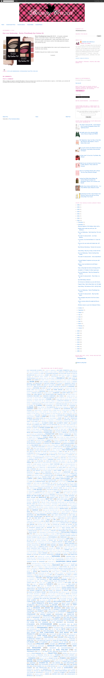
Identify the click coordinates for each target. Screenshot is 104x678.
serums (30, 661)
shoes (75, 661)
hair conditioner (47, 632)
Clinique (30, 407)
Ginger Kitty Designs (35, 437)
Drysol (44, 419)
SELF (51, 551)
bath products (38, 603)
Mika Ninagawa (64, 503)
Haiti (28, 445)
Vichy (66, 590)
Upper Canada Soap (68, 587)
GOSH (45, 435)
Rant (72, 540)
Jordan (29, 464)
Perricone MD (32, 530)
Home (3, 24)
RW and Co (30, 540)
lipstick (62, 644)
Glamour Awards (53, 438)
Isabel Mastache (58, 453)
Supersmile (69, 573)
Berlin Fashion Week (40, 386)
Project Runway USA (33, 537)
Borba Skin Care (70, 389)
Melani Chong (45, 502)
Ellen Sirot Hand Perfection (67, 424)
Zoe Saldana (62, 600)
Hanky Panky (55, 445)
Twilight (39, 587)
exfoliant (67, 619)
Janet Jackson (45, 456)
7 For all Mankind (50, 370)
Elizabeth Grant (62, 423)
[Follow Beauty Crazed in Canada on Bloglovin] (80, 91)
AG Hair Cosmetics (63, 370)
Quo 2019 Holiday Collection (84, 279)
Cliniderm (72, 405)
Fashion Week (48, 431)
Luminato (37, 492)
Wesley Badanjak (61, 595)
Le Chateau (42, 484)
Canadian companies (49, 396)
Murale (35, 510)
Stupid (64, 571)
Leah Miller (50, 484)
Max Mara (59, 500)
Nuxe (48, 519)
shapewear (57, 661)
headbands (39, 637)
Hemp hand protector (39, 448)
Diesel (38, 416)
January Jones (55, 456)
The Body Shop (52, 577)
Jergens (50, 459)
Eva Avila (62, 427)
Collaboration (51, 407)
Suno (56, 573)
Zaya (55, 600)
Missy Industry (73, 505)
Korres (74, 475)
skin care (30, 664)
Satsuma (35, 554)
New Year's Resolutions (59, 514)
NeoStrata (30, 515)
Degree (44, 415)
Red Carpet (68, 541)
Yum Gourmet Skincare (66, 598)
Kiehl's (37, 473)
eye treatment (57, 622)
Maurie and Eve (41, 500)
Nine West (37, 518)
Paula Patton (56, 529)
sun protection (41, 667)
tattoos (36, 670)
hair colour (31, 632)
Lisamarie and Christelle (88, 41)
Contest (30, 408)
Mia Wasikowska (71, 502)
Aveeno (74, 379)
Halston (43, 445)
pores (56, 656)
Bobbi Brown (58, 389)
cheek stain (51, 611)
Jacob (70, 454)
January (80, 328)
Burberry (56, 392)
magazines (41, 645)
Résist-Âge (41, 551)
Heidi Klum (57, 446)
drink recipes (46, 617)
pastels (65, 653)
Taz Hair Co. (66, 576)
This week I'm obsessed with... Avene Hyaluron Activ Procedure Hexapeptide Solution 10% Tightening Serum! (90, 126)
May (79, 319)
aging (49, 601)
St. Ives (33, 569)
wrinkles (30, 675)
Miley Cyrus (35, 505)
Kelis (37, 472)
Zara (49, 600)
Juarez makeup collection (40, 464)
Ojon (42, 521)
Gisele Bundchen (70, 437)
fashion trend (51, 625)
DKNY (65, 411)
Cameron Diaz (61, 394)
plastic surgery (69, 655)
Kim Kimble (57, 473)
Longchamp (31, 491)
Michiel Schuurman (53, 503)
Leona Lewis (73, 484)
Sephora (56, 556)
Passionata (39, 529)
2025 (78, 207)
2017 (78, 333)
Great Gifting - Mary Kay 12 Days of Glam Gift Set (89, 250)
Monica (67, 507)
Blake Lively (31, 389)
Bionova (29, 388)
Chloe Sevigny (68, 402)
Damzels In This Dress (33, 413)
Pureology (63, 537)
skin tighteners (43, 664)
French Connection (65, 434)
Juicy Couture (55, 464)
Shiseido (42, 561)
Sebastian (74, 554)
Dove (59, 418)
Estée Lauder (45, 427)
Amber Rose (61, 375)
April (79, 321)
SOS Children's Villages (69, 551)
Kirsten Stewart (38, 475)
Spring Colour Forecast (66, 568)
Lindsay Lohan (65, 486)
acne (70, 600)
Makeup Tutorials (50, 495)
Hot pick (38, 451)
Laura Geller (67, 483)
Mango (61, 495)
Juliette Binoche (52, 465)
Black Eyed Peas (70, 388)
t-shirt (53, 669)
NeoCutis (73, 513)
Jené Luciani (43, 459)
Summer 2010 (31, 573)
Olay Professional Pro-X (60, 521)
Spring (41, 568)
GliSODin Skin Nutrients (65, 438)
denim (28, 617)
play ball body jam (32, 656)
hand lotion (56, 635)
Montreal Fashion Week (35, 508)
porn (62, 656)
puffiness (40, 659)
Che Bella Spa (35, 402)
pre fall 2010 (43, 658)
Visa (68, 592)
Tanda (69, 574)
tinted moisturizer (61, 670)
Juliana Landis (31, 465)
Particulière (30, 529)
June (79, 316)
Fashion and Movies (61, 430)
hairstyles (30, 635)
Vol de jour (51, 593)
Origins (32, 524)
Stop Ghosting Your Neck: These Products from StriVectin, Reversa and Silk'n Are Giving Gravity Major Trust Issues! (90, 195)
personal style (42, 655)
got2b (72, 629)
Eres (74, 426)
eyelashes (70, 622)
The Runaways (30, 579)
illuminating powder (34, 638)
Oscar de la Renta (59, 524)
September (80, 310)
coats (42, 612)
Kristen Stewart (47, 476)
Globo (75, 438)
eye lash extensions (57, 620)
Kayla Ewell (68, 470)
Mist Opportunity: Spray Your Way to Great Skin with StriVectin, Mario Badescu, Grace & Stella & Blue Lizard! (90, 141)
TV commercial (59, 574)
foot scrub (30, 627)
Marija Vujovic (65, 497)
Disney (66, 416)
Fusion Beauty (36, 435)
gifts (63, 629)
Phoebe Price (73, 530)
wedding (29, 674)
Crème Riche (56, 410)
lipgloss (39, 644)
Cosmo (39, 408)
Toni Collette (58, 582)
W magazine (60, 593)
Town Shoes (71, 584)
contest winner (45, 614)
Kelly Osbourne (46, 472)
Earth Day (67, 419)
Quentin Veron (60, 538)
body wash (54, 606)
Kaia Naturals (52, 467)
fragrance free (58, 627)
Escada (29, 427)
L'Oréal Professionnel (62, 478)
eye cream (42, 620)
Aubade (36, 379)
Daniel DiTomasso (46, 413)
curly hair (59, 615)
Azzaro (52, 381)
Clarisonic (49, 405)
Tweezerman (70, 585)
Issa (34, 454)
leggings (72, 640)
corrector (70, 614)
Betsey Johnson (54, 386)
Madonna (52, 494)
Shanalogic (61, 558)
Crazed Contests (21, 24)
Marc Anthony (69, 495)
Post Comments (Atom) (14, 119)
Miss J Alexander (45, 505)
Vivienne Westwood (34, 593)
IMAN (60, 451)
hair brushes (61, 630)
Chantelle (67, 399)
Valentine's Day (43, 589)
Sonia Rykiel (63, 566)
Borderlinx (30, 391)
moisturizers (33, 650)
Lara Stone (36, 483)
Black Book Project (58, 388)
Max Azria (51, 500)
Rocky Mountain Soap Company (36, 548)
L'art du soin (35, 480)
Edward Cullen (53, 421)
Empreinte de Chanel (48, 426)
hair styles (62, 634)
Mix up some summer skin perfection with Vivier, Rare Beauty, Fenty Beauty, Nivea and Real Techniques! (90, 149)
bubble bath (70, 608)
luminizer (32, 645)
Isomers (29, 454)
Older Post (68, 116)
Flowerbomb (39, 434)
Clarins (39, 405)
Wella (43, 595)
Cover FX (57, 408)
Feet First (58, 432)
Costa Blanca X (48, 408)
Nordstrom (61, 518)
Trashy (42, 585)
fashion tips (40, 625)
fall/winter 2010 (64, 624)
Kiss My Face (49, 475)
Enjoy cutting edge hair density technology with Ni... (89, 267)
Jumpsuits (72, 465)
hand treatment (70, 635)
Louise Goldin (67, 491)
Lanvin (29, 483)
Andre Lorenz (65, 376)
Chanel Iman (59, 399)
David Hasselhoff (67, 413)
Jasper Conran (72, 456)
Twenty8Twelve (31, 587)
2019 (78, 220)
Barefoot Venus (70, 383)
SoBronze (66, 565)
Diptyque (59, 416)
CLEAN (29, 394)
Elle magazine (52, 424)
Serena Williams (31, 558)
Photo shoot (33, 532)
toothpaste (39, 672)
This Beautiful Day (81, 358)
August (80, 312)
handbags (30, 637)
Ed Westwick (43, 421)
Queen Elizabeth (41, 538)
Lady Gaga (51, 481)
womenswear (71, 674)
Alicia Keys (40, 375)
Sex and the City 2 (51, 558)
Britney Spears (37, 392)
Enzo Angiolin (67, 426)
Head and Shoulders (38, 446)
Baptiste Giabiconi (50, 383)
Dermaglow (71, 415)
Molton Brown (59, 507)
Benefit (58, 384)
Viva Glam (74, 592)
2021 (78, 216)
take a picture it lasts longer (66, 669)
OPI (54, 519)
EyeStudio (45, 429)
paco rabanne (36, 653)
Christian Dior (36, 403)
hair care (71, 631)
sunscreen (68, 667)
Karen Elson (71, 467)
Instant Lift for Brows (42, 453)
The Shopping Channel (58, 579)
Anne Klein (72, 378)
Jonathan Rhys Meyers (59, 462)
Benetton (29, 386)
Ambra (68, 375)
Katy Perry (57, 470)
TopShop (41, 584)
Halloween (34, 445)
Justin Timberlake (40, 467)
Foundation (49, 434)
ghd (57, 629)
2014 (78, 339)
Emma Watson (36, 426)
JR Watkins (52, 454)
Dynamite (59, 419)
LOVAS (61, 480)
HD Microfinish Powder (34, 443)
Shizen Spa (51, 561)
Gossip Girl (63, 440)
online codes (63, 651)
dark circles (70, 615)
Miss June (54, 505)
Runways (75, 549)
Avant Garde (67, 379)
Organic (74, 522)
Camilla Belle (71, 394)
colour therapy (60, 612)
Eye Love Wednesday (13, 71)
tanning (29, 670)
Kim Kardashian (47, 473)
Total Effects (61, 584)
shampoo (46, 661)
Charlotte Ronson (63, 400)
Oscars (70, 524)
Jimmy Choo (30, 461)
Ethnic (56, 427)
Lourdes (75, 491)
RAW (75, 538)
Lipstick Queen (57, 487)
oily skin (53, 651)
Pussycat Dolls (31, 538)
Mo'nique (41, 507)
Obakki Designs (65, 519)
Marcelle (42, 497)
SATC (47, 551)
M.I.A (53, 492)
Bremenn (70, 391)
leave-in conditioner (60, 640)
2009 (78, 351)
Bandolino (39, 383)
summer (29, 667)
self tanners (70, 659)
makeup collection (57, 646)
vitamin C (63, 672)
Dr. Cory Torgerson (71, 418)
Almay (47, 375)
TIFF (50, 574)
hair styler (52, 634)
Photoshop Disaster (53, 532)
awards (68, 601)
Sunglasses (41, 573)
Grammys (72, 440)
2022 (78, 213)
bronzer (36, 608)
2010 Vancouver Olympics (35, 370)
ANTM (74, 370)
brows (47, 608)
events (56, 619)
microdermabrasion (67, 647)
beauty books (53, 603)
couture (38, 615)
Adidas (61, 371)
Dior (44, 416)
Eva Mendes (70, 427)
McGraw (29, 502)
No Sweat (52, 518)
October (80, 308)
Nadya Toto (48, 511)
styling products (69, 666)
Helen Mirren (67, 446)
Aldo (42, 373)
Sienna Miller (45, 563)
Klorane (59, 475)
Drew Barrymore (34, 419)
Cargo (61, 396)
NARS (28, 511)
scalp (53, 659)
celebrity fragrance (60, 609)
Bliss (48, 389)
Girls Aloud (60, 437)
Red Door (34, 543)
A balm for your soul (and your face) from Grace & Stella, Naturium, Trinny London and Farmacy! (90, 165)
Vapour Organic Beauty (69, 589)
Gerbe (75, 435)
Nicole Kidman (57, 516)
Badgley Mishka (66, 381)
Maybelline (68, 500)
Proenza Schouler (54, 535)
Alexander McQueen (52, 373)
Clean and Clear (61, 405)
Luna (43, 492)
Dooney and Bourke (51, 418)
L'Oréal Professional (44, 478)
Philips (53, 530)
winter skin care (58, 674)
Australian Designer (56, 379)
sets (38, 661)
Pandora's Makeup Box (36, 527)
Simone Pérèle (62, 563)
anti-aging (58, 601)
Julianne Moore (41, 465)
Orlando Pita (41, 524)
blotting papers (44, 604)
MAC (57, 492)
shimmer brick (66, 661)
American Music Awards (41, 376)
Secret (32, 556)
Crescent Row (47, 410)
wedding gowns (38, 674)
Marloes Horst (31, 499)
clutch (37, 612)
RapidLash (30, 541)
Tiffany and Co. (31, 582)
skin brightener (69, 663)
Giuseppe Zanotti (31, 438)
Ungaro (58, 587)
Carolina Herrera (49, 397)
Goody (49, 440)
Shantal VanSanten (70, 558)
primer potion (53, 658)
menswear (53, 647)
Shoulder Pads (36, 563)
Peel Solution (66, 529)
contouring (59, 614)
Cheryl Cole (59, 402)
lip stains (65, 642)
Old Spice (30, 522)
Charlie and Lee (38, 400)
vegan (56, 672)
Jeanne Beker (39, 457)
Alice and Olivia (65, 373)
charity (41, 611)
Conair (72, 407)
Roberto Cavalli (44, 546)
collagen (50, 612)
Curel (73, 410)
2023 (78, 211)
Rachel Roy (52, 540)
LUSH (67, 480)
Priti (45, 535)
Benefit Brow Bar (70, 384)
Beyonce (63, 386)
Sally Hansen (42, 553)
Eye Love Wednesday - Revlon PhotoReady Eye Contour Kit (23, 33)
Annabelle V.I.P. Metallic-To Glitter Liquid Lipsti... (89, 270)
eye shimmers (43, 622)
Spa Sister (72, 566)
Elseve (29, 426)
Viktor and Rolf (54, 592)
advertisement (40, 601)
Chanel (49, 399)
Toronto (49, 584)
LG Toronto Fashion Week (49, 480)
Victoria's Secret (40, 592)
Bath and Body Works (34, 384)
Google (56, 440)
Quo (67, 538)
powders (32, 658)
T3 (46, 574)
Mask (71, 499)
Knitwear (67, 475)
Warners (36, 595)
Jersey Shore (72, 459)
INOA (66, 451)
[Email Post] (4, 69)
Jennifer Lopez (32, 459)
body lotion (41, 606)
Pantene (49, 527)
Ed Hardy (35, 421)
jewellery (30, 640)
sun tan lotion (56, 667)
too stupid (30, 672)
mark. (75, 646)
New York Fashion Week (35, 516)
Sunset (62, 573)
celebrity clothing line (43, 609)
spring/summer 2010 (38, 666)
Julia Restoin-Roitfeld (69, 464)
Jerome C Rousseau (61, 459)
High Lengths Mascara (43, 449)
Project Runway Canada (68, 535)
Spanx (28, 568)
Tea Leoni (74, 576)
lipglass (30, 644)
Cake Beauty (38, 394)
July (79, 314)
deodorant (36, 617)
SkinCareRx (30, 565)
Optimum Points (65, 522)
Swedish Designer (39, 574)
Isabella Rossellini (70, 453)
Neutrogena (42, 515)
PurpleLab (73, 537)
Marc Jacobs (31, 497)
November (80, 224)
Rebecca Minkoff (57, 541)
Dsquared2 (51, 419)
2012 (78, 344)
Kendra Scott (57, 472)
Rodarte (51, 548)
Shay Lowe (51, 559)
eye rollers (70, 620)
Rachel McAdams (41, 540)
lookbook (74, 643)
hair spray (42, 634)
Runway (67, 549)
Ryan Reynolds (32, 551)
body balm (65, 604)
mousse (49, 649)
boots (65, 606)
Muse (44, 510)
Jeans (56, 457)
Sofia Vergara (38, 566)
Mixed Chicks (32, 507)
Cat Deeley (70, 397)
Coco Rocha (41, 407)
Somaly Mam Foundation (50, 566)
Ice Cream (72, 451)
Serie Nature (40, 558)
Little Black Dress (52, 489)
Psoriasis (44, 537)
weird (47, 674)
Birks (44, 388)
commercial (70, 612)
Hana (49, 445)
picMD (51, 655)
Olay (47, 521)
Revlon (35, 71)
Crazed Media (30, 24)
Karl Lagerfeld (31, 468)
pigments (58, 655)
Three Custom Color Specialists (54, 581)
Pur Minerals (52, 537)
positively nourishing (71, 656)
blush (54, 604)
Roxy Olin (60, 549)
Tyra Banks (47, 587)
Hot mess (30, 451)
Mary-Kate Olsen (62, 499)
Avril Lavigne (44, 381)
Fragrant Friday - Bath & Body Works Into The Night (89, 284)
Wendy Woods (51, 595)
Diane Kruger (30, 416)
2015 (78, 337)
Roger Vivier (67, 548)
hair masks (64, 632)
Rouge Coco (52, 549)
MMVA (68, 492)
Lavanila (35, 484)
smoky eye (53, 664)
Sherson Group (32, 561)
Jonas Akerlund (47, 462)
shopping (33, 663)
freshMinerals (33, 629)
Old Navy (72, 521)
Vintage (63, 592)
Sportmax (34, 568)
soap (61, 664)
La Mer (30, 481)
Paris (57, 527)
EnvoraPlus (59, 426)
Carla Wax (29, 397)
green (38, 631)
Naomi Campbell (66, 511)
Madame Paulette (43, 494)
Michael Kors (31, 503)
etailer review (46, 619)
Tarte (37, 576)
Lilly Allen (56, 486)
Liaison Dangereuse (46, 486)
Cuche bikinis (65, 410)
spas (68, 664)
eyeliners (31, 624)
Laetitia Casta (61, 481)
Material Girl (30, 500)
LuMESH (30, 492)
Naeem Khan (56, 511)
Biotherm (36, 388)
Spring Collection (51, 568)
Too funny (67, 582)
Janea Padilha (36, 456)
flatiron (61, 625)
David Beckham (57, 413)
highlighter (48, 637)
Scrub (57, 554)
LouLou (49, 491)
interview (72, 638)
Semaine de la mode (43, 556)
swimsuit (38, 669)
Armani (29, 379)
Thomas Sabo (37, 581)
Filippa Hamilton (73, 432)
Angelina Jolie (42, 378)
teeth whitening (46, 670)
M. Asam (48, 492)
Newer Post (5, 116)
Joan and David (51, 461)
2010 (78, 348)
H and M (72, 442)
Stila (35, 571)
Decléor (37, 415)
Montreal (74, 507)
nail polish (62, 650)
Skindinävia (38, 565)
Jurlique (29, 467)
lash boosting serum (43, 640)
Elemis (60, 421)
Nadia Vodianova (37, 511)
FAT (51, 429)
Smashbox (56, 565)
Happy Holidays (66, 445)
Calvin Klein (50, 394)
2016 (78, 335)
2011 (78, 346)
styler (59, 666)
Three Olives (71, 581)
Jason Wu (63, 456)
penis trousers (31, 655)
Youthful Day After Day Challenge (45, 598)
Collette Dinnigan (63, 407)
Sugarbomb (72, 571)
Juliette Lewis (64, 465)
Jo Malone (40, 461)
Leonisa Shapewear (34, 486)
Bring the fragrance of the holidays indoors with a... (89, 226)
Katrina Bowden (47, 470)
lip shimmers (55, 642)
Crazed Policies (38, 24)
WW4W (67, 593)
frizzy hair (44, 629)
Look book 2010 (40, 491)
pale (45, 653)
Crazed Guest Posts (10, 24)
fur (52, 629)
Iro (51, 453)
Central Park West (39, 399)
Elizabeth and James (39, 424)
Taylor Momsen (46, 576)
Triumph (49, 585)
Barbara (60, 383)
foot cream (71, 625)
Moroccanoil (64, 508)
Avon (31, 381)
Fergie (64, 432)
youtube (38, 675)
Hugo (44, 451)
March (79, 323)
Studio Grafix (56, 571)
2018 (78, 331)
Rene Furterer (70, 543)
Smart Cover (46, 565)
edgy (30, 619)
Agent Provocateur (71, 371)
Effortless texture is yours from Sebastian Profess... (89, 305)
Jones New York (71, 462)
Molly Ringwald (49, 507)
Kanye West (62, 467)
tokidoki (72, 670)
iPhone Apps (71, 637)
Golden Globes (40, 440)
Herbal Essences (71, 448)
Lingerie (74, 486)
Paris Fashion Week (68, 527)
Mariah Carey (54, 497)
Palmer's (74, 525)
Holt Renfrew (67, 450)
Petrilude (46, 530)
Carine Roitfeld (71, 396)
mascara (36, 648)
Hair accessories (69, 443)
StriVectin (44, 571)
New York (72, 514)
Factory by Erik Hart (60, 429)
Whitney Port (71, 595)
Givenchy (41, 438)
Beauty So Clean (49, 384)
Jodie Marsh (61, 461)
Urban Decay (31, 589)
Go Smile (31, 440)
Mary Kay (49, 499)
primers (63, 658)
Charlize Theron (50, 400)
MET (64, 492)
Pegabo (75, 529)
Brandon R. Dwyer (61, 391)
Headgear (49, 446)
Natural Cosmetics (53, 513)
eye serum (30, 622)
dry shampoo (56, 617)
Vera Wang (49, 590)
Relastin (60, 543)
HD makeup (46, 443)
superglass (30, 669)
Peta (41, 530)
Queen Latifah (51, 538)
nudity (39, 651)
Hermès (31, 449)
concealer (31, 614)
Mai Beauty (72, 494)
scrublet (60, 659)
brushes (57, 608)
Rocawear (60, 546)
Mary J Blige (40, 499)
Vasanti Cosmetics (36, 590)
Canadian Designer (33, 396)
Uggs (53, 587)
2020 (78, 218)
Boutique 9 (51, 391)
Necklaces (64, 513)
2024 (78, 209)
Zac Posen (43, 600)
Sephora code (70, 556)
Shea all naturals (71, 559)
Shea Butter (60, 559)
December (80, 222)
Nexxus (48, 516)
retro (48, 659)
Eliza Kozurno (36, 423)
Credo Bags (38, 410)
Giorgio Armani (48, 437)
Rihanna (53, 545)
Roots (45, 549)
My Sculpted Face (53, 510)
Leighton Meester (62, 484)
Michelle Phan (41, 503)
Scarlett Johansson (47, 554)
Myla (61, 510)
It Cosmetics (42, 454)
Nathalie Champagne (39, 513)
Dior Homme (52, 416)
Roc (53, 546)
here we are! (78, 83)
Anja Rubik (51, 378)
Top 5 (34, 584)
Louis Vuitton (57, 491)
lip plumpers (43, 642)
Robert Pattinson (71, 545)
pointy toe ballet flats (45, 656)
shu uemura (56, 663)
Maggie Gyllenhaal (62, 494)
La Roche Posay (40, 481)
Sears (66, 554)
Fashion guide (37, 432)
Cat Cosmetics (61, 397)
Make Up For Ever (34, 495)
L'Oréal (30, 478)
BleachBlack (40, 389)
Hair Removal (56, 443)
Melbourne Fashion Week (58, 502)
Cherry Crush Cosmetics (47, 402)
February (80, 325)
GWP (51, 435)
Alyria (54, 375)
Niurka (46, 518)
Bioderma (71, 386)
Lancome (70, 481)
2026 (78, 204)
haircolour (72, 634)
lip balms (30, 642)
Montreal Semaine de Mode (51, 508)
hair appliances (48, 631)
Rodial (58, 548)
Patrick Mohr (47, 529)
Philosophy (62, 530)
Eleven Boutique (68, 421)
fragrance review (71, 627)
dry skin (66, 617)
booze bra (72, 606)
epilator (36, 619)
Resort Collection (33, 545)
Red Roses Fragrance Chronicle (47, 543)
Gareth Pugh (59, 435)
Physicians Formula (69, 532)
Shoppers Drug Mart (66, 561)
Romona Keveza (37, 549)
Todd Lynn (42, 582)
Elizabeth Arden (47, 423)
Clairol (31, 405)
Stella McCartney (65, 569)
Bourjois (42, 391)
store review (51, 666)
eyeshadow (23, 71)
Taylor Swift (57, 576)
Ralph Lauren (63, 540)
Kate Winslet (37, 470)
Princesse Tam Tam (37, 535)
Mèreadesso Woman (70, 510)
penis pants (72, 653)
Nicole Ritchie (67, 516)
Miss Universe (63, 505)
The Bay (39, 577)
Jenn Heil (63, 457)
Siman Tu (53, 563)
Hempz (49, 448)
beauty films (66, 603)
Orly (49, 524)
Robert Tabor (32, 546)
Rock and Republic (70, 546)
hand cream (42, 635)
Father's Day (48, 432)
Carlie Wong (38, 397)
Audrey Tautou (45, 379)
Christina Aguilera (61, 403)
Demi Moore (52, 415)
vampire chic (48, 672)
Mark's (73, 497)
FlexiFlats (31, 434)
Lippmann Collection (43, 487)
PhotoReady (43, 532)
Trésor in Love (59, 585)
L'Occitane (70, 476)
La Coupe (74, 480)
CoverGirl (67, 408)
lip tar (73, 642)
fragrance (42, 627)
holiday (61, 637)
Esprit (35, 427)
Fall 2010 (71, 429)
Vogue (44, 593)
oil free (45, 651)
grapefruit (30, 630)
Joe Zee (69, 461)
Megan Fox (36, 502)
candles (29, 609)
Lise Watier (37, 489)
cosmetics (30, 615)
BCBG (58, 381)
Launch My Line (57, 483)
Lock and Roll (73, 489)
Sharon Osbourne (31, 559)
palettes (30, 71)
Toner (49, 582)
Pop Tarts (60, 533)
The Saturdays (41, 579)
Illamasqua (30, 453)
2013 (78, 342)
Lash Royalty (46, 483)
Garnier (67, 435)
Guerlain (48, 442)
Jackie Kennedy (62, 454)
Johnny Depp (37, 462)
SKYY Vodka (58, 551)
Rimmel (61, 545)
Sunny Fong (50, 573)
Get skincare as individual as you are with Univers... (89, 282)
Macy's (34, 494)
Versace (58, 590)
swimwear (46, 669)
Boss (36, 391)
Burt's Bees (66, 392)
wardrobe (72, 672)
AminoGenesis (54, 376)
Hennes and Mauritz (58, 448)
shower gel (43, 663)
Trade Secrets (32, 585)
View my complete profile (82, 58)
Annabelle (60, 378)
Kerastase (67, 472)
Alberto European (34, 373)
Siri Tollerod (71, 563)
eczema (74, 617)
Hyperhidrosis (53, 451)
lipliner (52, 644)
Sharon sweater (42, 559)
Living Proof (63, 489)
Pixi (31, 533)
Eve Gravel (36, 429)
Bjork (49, 388)
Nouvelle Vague (39, 519)
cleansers (62, 611)
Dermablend (61, 415)
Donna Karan (39, 418)
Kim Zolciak (65, 473)
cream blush (48, 615)
